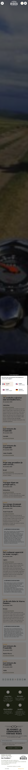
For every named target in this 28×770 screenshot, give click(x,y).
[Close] (26, 378)
